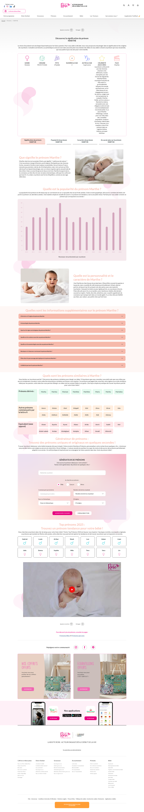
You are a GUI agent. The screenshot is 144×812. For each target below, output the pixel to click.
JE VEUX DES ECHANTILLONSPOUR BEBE (72, 805)
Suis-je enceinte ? (39, 767)
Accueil (3, 20)
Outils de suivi (21, 775)
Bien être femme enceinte (59, 767)
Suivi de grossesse (58, 763)
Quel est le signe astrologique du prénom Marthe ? (36, 330)
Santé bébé (110, 767)
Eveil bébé (110, 777)
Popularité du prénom (59, 141)
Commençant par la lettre (46, 490)
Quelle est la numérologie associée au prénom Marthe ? (37, 344)
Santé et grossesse (58, 765)
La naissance (74, 763)
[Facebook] (4, 6)
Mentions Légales (62, 799)
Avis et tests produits (22, 769)
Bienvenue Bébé (75, 767)
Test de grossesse (39, 769)
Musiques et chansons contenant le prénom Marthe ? (36, 351)
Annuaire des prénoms (94, 769)
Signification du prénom (32, 141)
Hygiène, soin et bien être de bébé (115, 769)
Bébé (109, 760)
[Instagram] (7, 6)
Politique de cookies (81, 799)
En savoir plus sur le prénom (111, 141)
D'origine (76, 499)
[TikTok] (14, 6)
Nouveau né (110, 763)
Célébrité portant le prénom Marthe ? (32, 365)
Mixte (82, 484)
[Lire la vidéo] (72, 589)
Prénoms (93, 760)
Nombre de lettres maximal (81, 490)
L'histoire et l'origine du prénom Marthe (32, 316)
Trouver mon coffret (22, 765)
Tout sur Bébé (111, 787)
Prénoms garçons (78, 636)
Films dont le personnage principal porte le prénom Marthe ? (38, 358)
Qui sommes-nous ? (111, 16)
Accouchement (76, 760)
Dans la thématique (44, 499)
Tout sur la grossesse (58, 773)
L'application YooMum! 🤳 (132, 16)
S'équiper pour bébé (112, 781)
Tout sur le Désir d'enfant (41, 773)
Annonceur (34, 799)
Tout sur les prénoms (94, 767)
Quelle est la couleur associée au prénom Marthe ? (36, 337)
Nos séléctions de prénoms (96, 765)
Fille (62, 484)
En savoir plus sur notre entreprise (72, 750)
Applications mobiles (110, 799)
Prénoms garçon (93, 773)
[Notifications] (138, 5)
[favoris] (71, 30)
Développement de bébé (113, 765)
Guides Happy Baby (22, 773)
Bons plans (20, 767)
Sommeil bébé (111, 771)
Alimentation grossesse (59, 769)
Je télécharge (53, 718)
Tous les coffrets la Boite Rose (24, 763)
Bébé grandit (111, 783)
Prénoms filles (65, 636)
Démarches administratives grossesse (62, 771)
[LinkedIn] (11, 6)
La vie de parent (111, 785)
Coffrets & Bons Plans (14, 11)
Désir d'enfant (40, 760)
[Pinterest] (93, 647)
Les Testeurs (94, 16)
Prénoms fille (93, 771)
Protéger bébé (111, 779)
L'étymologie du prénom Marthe (30, 323)
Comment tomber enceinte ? (42, 765)
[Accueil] (74, 5)
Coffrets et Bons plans (25, 760)
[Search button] (124, 5)
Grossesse (57, 760)
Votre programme (8, 16)
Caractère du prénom (85, 141)
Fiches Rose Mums (22, 771)
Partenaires (101, 799)
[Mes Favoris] (133, 5)
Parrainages (20, 777)
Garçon (72, 484)
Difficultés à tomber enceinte (42, 771)
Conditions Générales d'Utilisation (47, 799)
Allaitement (110, 773)
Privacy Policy (71, 799)
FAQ (29, 799)
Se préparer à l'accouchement (78, 765)
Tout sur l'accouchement (77, 771)
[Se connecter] (128, 5)
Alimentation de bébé (112, 775)
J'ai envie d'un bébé (40, 763)
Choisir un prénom (94, 763)
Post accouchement (76, 769)
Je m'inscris (28, 689)
